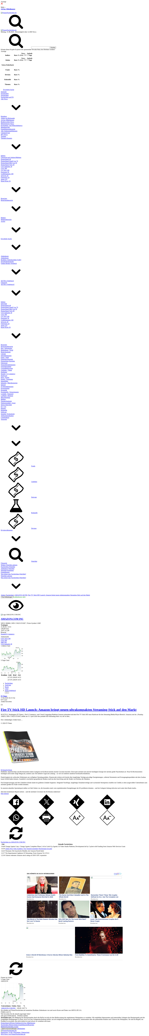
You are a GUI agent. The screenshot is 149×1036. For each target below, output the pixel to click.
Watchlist (34, 561)
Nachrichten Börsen (7, 1025)
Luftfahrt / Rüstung (7, 396)
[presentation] (6, 693)
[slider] (4, 703)
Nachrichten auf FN (7, 97)
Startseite (4, 92)
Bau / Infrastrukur (6, 348)
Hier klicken (5, 793)
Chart (6, 689)
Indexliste (4, 304)
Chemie (3, 354)
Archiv (3, 221)
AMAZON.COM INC (8, 1008)
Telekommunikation (7, 416)
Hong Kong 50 (6, 181)
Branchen (4, 198)
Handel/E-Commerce (7, 634)
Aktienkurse (5, 256)
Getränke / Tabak (6, 370)
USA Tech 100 (5, 638)
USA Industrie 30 (6, 166)
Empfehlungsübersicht (8, 129)
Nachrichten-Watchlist (8, 567)
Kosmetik (4, 390)
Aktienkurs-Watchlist (7, 568)
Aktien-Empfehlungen (21, 1025)
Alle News (4, 99)
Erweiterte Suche (8, 89)
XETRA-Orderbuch (7, 281)
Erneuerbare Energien (8, 361)
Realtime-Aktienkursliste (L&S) (11, 260)
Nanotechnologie (6, 401)
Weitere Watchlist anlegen (9, 565)
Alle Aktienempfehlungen (9, 131)
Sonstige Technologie (8, 414)
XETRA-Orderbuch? (7, 284)
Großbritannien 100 (7, 174)
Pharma (3, 408)
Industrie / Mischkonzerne (9, 383)
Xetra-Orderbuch (10, 690)
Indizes (3, 156)
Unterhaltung (5, 417)
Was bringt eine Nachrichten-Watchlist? (13, 574)
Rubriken (4, 116)
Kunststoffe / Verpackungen (10, 392)
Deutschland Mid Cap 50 (9, 163)
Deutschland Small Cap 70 (9, 161)
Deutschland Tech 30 (7, 165)
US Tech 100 (5, 170)
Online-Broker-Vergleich (9, 263)
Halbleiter (4, 372)
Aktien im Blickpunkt (8, 118)
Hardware (4, 376)
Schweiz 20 (4, 176)
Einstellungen (5, 572)
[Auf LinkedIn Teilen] (107, 809)
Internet (3, 385)
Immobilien (4, 381)
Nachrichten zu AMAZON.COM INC (13, 842)
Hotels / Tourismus (7, 379)
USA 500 (4, 168)
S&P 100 (4, 642)
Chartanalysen (5, 133)
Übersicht (4, 283)
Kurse (7, 687)
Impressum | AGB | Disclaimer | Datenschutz (15, 1032)
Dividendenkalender (7, 261)
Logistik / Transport (7, 394)
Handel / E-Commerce (8, 374)
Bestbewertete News (7, 122)
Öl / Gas (3, 406)
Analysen (8, 685)
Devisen (33, 528)
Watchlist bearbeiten (7, 570)
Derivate (34, 497)
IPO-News (4, 134)
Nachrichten (5, 93)
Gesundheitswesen (7, 368)
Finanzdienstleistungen (8, 365)
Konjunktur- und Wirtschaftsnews (11, 125)
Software (4, 412)
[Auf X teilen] (46, 809)
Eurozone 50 (5, 172)
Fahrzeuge (4, 363)
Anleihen (34, 482)
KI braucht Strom (6, 770)
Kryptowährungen (7, 530)
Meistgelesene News (7, 124)
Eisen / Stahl (5, 357)
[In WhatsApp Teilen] (16, 825)
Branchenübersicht (7, 200)
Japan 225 (4, 179)
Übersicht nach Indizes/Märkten (11, 157)
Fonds (33, 466)
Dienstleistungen (6, 356)
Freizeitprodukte (6, 366)
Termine (3, 136)
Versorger (4, 419)
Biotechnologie (6, 352)
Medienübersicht (6, 219)
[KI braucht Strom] (20, 768)
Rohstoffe (4, 410)
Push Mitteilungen (7, 597)
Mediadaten (21, 1028)
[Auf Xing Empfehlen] (77, 809)
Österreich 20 (5, 177)
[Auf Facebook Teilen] (16, 809)
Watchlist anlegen (6, 576)
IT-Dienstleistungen (7, 386)
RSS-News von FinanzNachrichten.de (13, 1034)
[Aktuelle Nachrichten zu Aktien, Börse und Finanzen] (9, 13)
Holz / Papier (5, 377)
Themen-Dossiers (6, 138)
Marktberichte (5, 127)
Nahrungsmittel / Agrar (8, 403)
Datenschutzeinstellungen (9, 1028)
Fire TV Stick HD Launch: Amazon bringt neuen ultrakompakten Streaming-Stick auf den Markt (69, 709)
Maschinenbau (5, 397)
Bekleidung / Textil (7, 350)
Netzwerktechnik (6, 405)
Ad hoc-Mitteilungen (8, 9)
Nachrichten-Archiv (12, 1027)
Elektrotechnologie (7, 359)
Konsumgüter (5, 388)
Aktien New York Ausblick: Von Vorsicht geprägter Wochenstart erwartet (28, 849)
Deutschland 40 (6, 159)
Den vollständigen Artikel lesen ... (12, 720)
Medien (3, 218)
